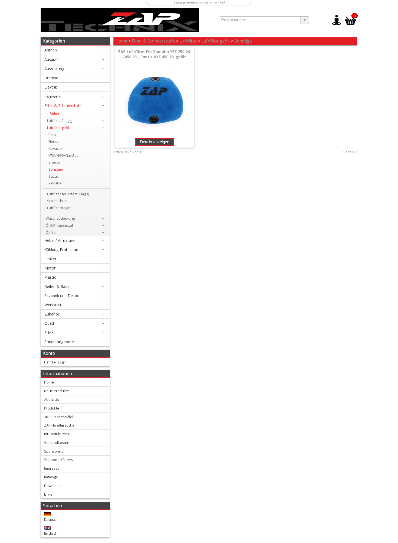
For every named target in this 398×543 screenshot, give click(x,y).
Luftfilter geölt (215, 41)
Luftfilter (188, 41)
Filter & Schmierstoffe (153, 41)
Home (121, 41)
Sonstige (243, 41)
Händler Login (55, 362)
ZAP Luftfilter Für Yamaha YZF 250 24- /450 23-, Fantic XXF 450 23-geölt (154, 54)
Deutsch (51, 519)
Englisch (50, 533)
